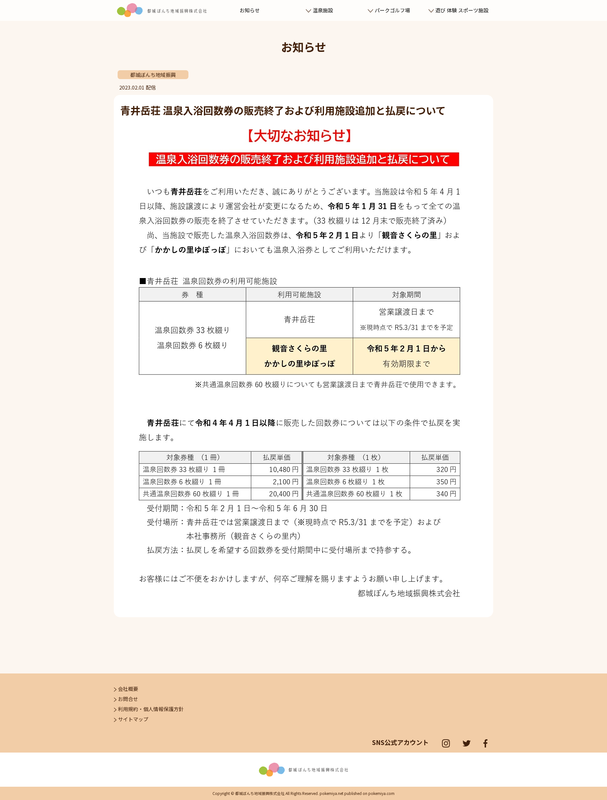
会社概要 (128, 688)
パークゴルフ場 (392, 10)
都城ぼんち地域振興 (153, 74)
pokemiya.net (331, 793)
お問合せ (128, 699)
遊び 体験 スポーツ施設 (461, 10)
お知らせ (250, 10)
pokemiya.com (381, 793)
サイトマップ (133, 719)
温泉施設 (323, 10)
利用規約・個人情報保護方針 (151, 709)
